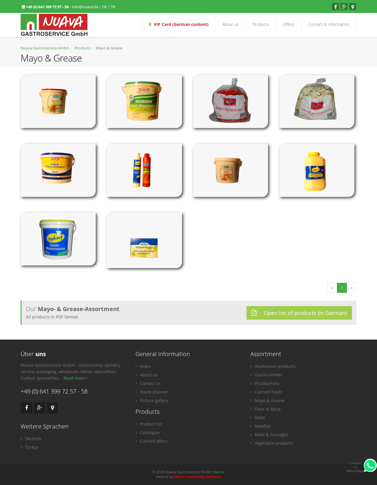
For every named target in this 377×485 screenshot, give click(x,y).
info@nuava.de (85, 6)
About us (230, 24)
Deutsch (32, 438)
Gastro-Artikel (268, 375)
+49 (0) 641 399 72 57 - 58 (48, 6)
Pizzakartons (267, 383)
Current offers (153, 441)
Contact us (150, 383)
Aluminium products (274, 366)
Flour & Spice (267, 409)
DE (104, 6)
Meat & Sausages (271, 434)
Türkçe (31, 447)
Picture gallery (153, 400)
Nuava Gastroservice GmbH (45, 48)
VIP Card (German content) (180, 24)
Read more (74, 378)
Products (261, 24)
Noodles (262, 426)
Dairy (259, 417)
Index (145, 366)
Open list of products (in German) (304, 312)
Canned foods (268, 392)
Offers (289, 24)
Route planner (153, 392)
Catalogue (149, 432)
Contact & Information (328, 24)
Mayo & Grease (269, 400)
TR (113, 6)
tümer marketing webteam (197, 476)
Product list (150, 424)
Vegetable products (273, 443)
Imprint (218, 472)
